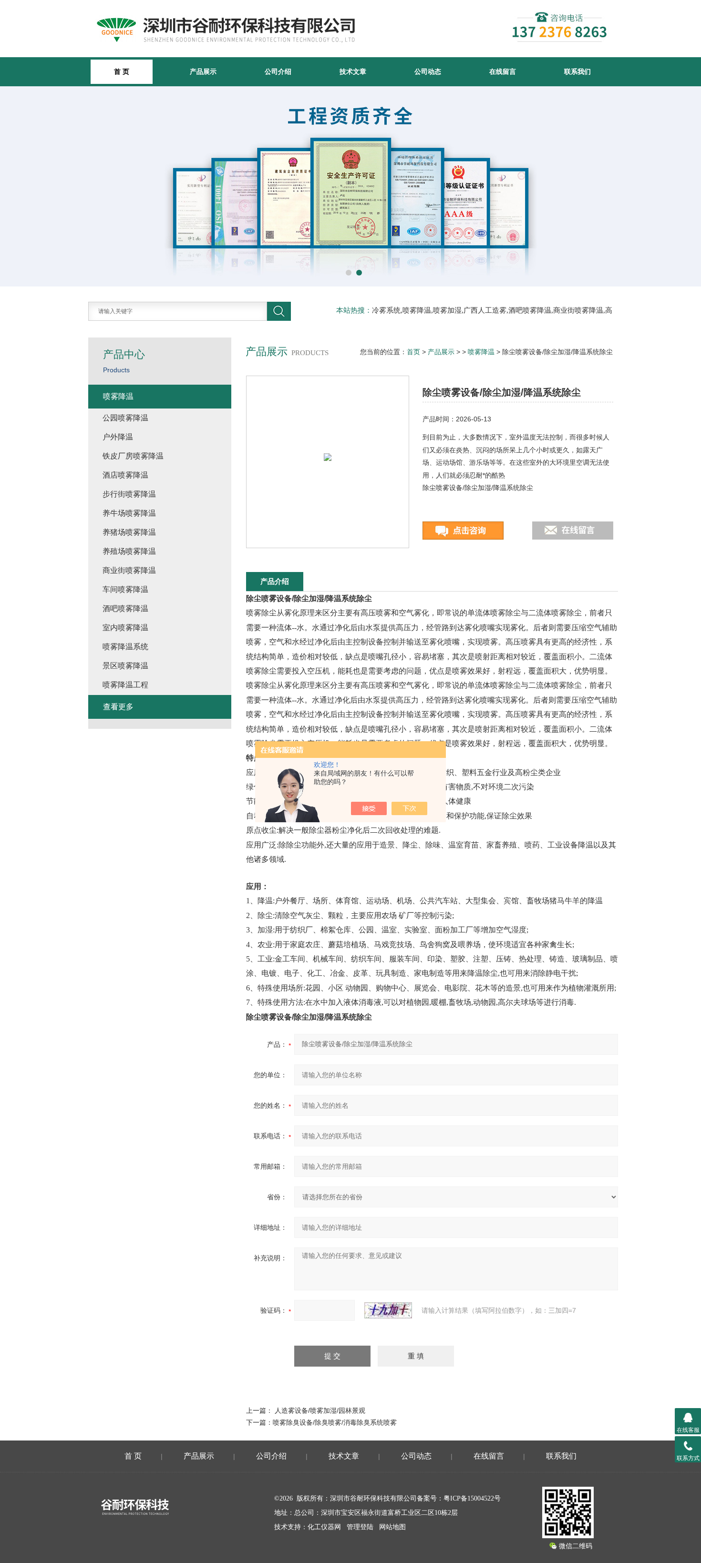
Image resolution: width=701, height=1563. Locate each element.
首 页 (133, 1456)
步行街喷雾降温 (129, 494)
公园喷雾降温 (125, 418)
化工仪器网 (324, 1527)
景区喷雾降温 (125, 666)
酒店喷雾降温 (125, 475)
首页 (413, 352)
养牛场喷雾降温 (129, 513)
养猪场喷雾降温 (129, 532)
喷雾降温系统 (125, 647)
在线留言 (502, 71)
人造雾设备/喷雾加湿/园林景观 (320, 1410)
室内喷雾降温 (125, 627)
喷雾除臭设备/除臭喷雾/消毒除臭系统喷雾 (335, 1422)
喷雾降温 (481, 352)
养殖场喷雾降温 (129, 551)
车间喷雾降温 (125, 589)
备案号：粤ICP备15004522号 (459, 1498)
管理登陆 (360, 1527)
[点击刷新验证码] (388, 1310)
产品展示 (203, 71)
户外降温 (118, 437)
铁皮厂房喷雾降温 (133, 456)
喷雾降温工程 (125, 685)
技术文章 (353, 71)
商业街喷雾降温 (129, 570)
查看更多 (118, 707)
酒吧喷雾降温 (125, 608)
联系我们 (577, 71)
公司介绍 (278, 71)
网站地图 (392, 1527)
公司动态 (427, 71)
